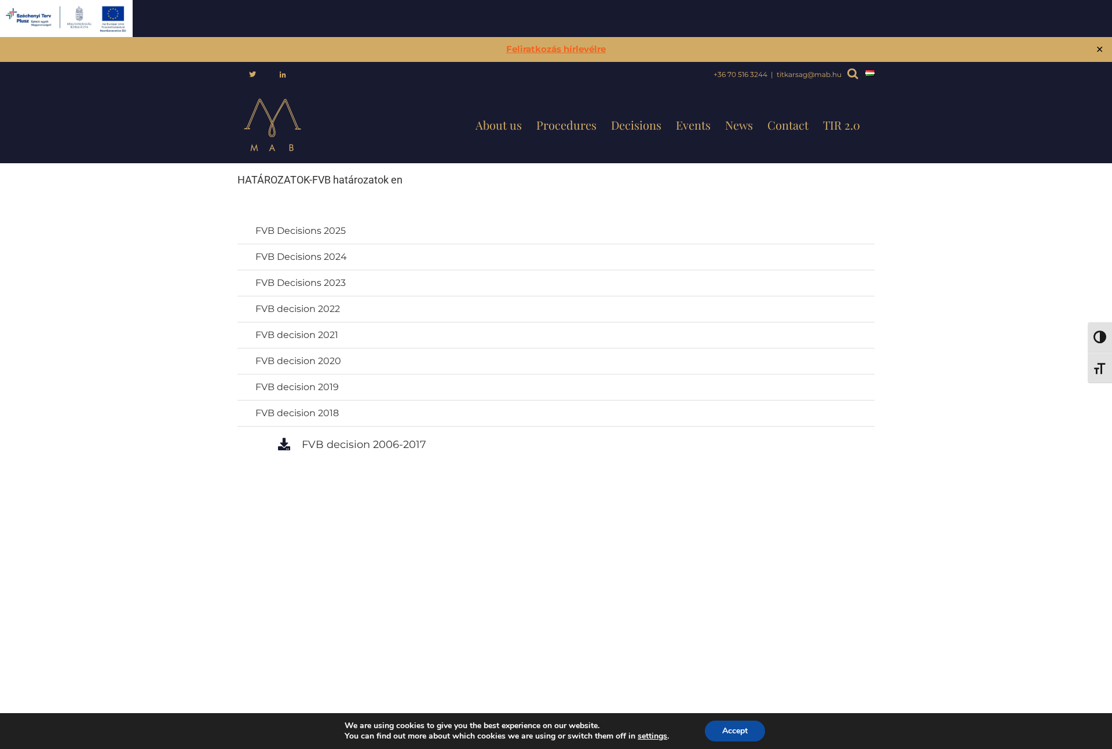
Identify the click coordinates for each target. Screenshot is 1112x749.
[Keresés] (850, 75)
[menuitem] (252, 74)
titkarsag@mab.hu (809, 74)
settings (652, 736)
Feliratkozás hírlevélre (556, 48)
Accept (735, 730)
